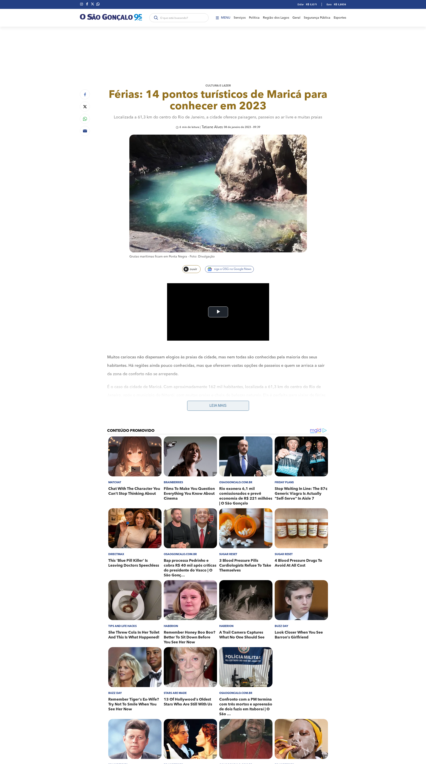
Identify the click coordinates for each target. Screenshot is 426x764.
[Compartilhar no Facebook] (85, 94)
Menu (225, 17)
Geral (296, 17)
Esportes (340, 17)
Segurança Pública (317, 17)
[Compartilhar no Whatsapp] (85, 119)
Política (254, 17)
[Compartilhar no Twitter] (85, 107)
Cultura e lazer (218, 85)
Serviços (240, 17)
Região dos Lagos (276, 17)
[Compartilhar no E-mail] (85, 131)
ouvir (193, 269)
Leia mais (218, 405)
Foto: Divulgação (202, 256)
